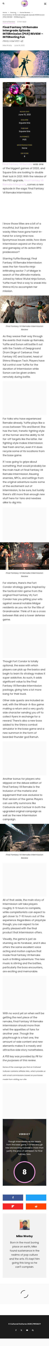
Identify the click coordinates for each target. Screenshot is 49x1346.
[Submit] (36, 1206)
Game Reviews (9, 22)
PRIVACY (37, 1324)
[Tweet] (36, 1198)
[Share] (13, 1198)
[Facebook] (16, 1330)
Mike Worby (7, 45)
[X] (21, 1330)
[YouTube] (27, 1330)
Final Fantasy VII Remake (17, 164)
